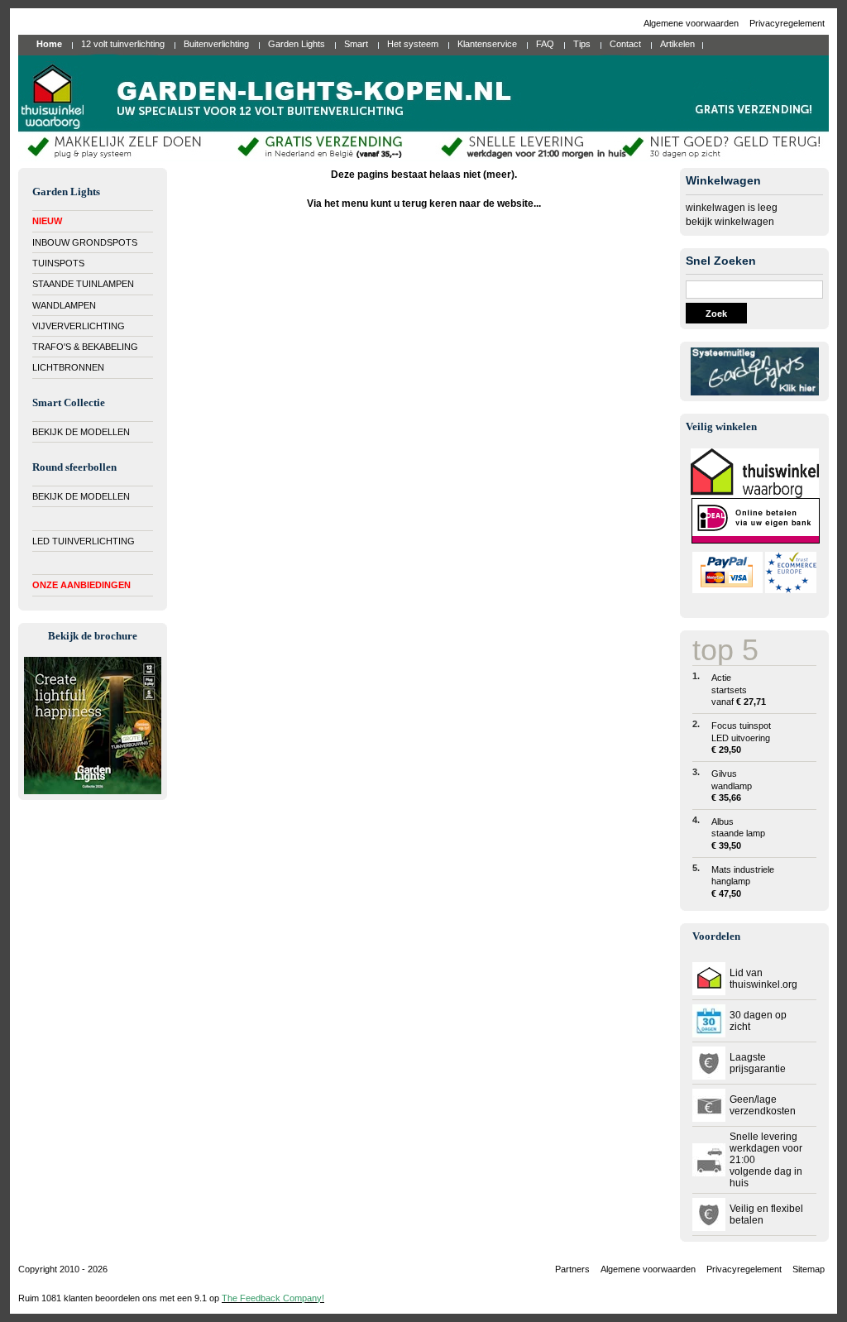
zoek (716, 314)
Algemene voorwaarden (692, 23)
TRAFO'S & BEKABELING (85, 347)
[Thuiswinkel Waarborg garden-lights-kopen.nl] (755, 495)
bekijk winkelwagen (730, 222)
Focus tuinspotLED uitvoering (741, 737)
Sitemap (808, 1269)
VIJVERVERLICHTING (78, 326)
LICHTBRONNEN (68, 367)
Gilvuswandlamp (731, 785)
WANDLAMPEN (64, 305)
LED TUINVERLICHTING (83, 541)
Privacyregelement (787, 23)
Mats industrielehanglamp (742, 881)
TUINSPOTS (58, 263)
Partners (572, 1269)
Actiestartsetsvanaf (738, 690)
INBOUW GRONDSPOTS (84, 242)
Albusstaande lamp (738, 833)
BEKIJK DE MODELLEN (81, 432)
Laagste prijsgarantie (758, 1063)
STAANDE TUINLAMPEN (83, 284)
